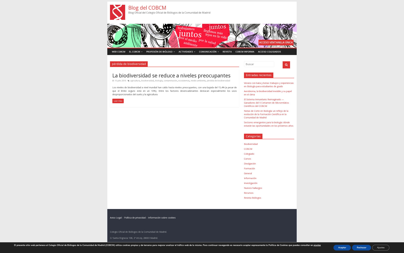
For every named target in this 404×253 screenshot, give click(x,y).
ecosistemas (184, 80)
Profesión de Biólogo (159, 51)
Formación (249, 168)
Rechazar (361, 247)
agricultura (135, 80)
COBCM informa (244, 51)
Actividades (186, 51)
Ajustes (381, 247)
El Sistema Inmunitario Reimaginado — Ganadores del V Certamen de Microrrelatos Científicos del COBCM (266, 103)
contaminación (170, 80)
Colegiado (249, 153)
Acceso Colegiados (269, 51)
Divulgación (250, 163)
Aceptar (342, 247)
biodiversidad (147, 80)
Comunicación (208, 51)
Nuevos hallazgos (253, 187)
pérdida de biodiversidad (218, 80)
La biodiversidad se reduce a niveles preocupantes (171, 75)
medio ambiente (198, 80)
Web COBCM (118, 51)
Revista (227, 51)
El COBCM (134, 51)
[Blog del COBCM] (117, 6)
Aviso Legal (116, 217)
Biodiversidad (251, 143)
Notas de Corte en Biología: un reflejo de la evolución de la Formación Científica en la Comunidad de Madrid (266, 114)
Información (250, 178)
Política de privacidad (135, 217)
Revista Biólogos (252, 197)
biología (159, 80)
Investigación (250, 183)
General (248, 173)
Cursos (247, 158)
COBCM (248, 148)
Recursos (248, 192)
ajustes (317, 245)
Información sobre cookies (162, 217)
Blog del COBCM (147, 7)
